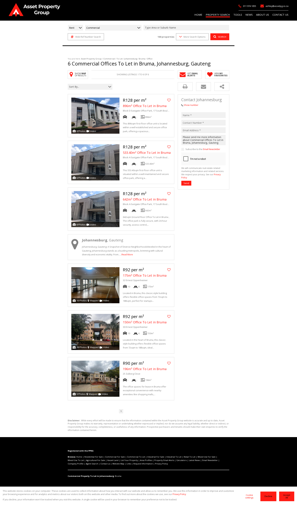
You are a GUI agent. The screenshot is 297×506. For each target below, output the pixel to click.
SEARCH (222, 36)
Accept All (286, 496)
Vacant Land (112, 460)
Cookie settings (249, 496)
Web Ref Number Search (88, 36)
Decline (268, 496)
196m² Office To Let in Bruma (145, 368)
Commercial (109, 58)
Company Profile (76, 463)
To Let (120, 58)
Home (79, 456)
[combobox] (187, 27)
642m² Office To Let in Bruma (145, 199)
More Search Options (195, 36)
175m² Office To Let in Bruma (145, 275)
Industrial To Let (174, 456)
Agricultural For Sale (95, 460)
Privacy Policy (161, 463)
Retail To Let (189, 456)
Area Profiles (146, 460)
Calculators (181, 460)
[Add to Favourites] (169, 100)
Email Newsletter (211, 149)
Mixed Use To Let (76, 460)
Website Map (118, 463)
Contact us (105, 463)
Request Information (143, 463)
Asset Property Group (91, 58)
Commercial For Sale (115, 456)
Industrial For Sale (155, 456)
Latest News (194, 460)
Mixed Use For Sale (207, 456)
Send (186, 183)
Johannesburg (130, 58)
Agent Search (92, 463)
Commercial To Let (136, 456)
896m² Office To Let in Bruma (145, 105)
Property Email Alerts (164, 460)
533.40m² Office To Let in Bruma (147, 152)
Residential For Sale (93, 456)
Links (128, 463)
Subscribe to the (202, 149)
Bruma (142, 58)
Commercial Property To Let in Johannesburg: (91, 476)
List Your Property (129, 460)
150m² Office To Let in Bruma (145, 322)
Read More (127, 254)
